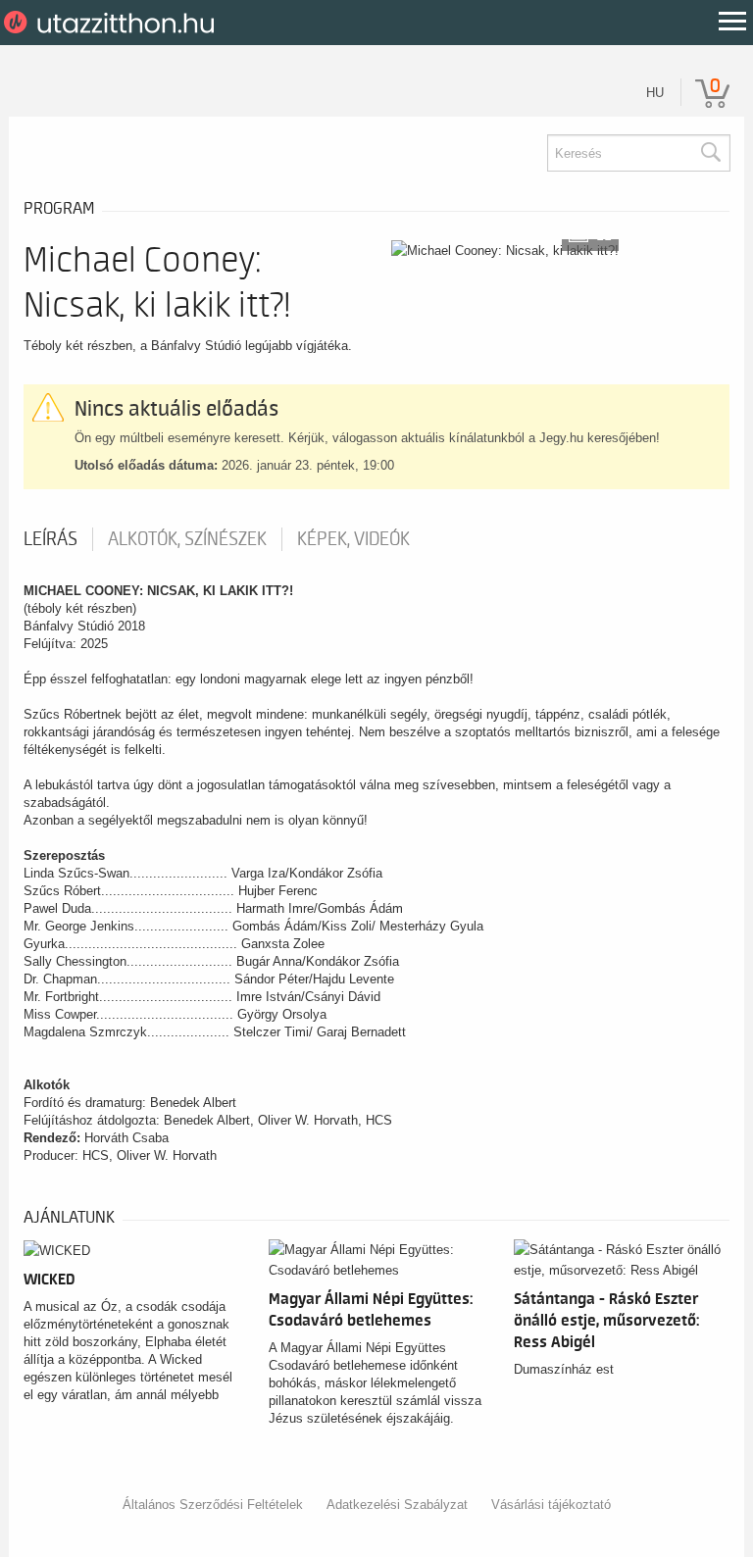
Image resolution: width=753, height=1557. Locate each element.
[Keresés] (709, 153)
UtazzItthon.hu (112, 22)
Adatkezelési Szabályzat (397, 1504)
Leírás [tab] (50, 539)
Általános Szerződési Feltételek (213, 1504)
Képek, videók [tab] (353, 539)
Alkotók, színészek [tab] (187, 539)
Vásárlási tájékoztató (551, 1504)
